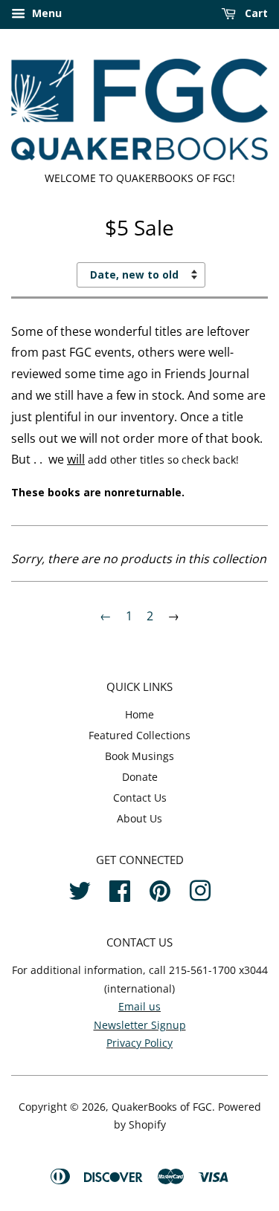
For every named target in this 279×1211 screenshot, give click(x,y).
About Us (139, 818)
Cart (255, 13)
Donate (140, 777)
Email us (139, 1006)
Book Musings (139, 756)
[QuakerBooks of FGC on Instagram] (200, 889)
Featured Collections (139, 735)
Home (139, 714)
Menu (45, 13)
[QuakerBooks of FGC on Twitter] (79, 889)
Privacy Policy (139, 1043)
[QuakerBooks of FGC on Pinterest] (160, 889)
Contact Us (140, 797)
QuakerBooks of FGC (162, 1107)
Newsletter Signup (140, 1025)
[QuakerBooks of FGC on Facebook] (120, 889)
